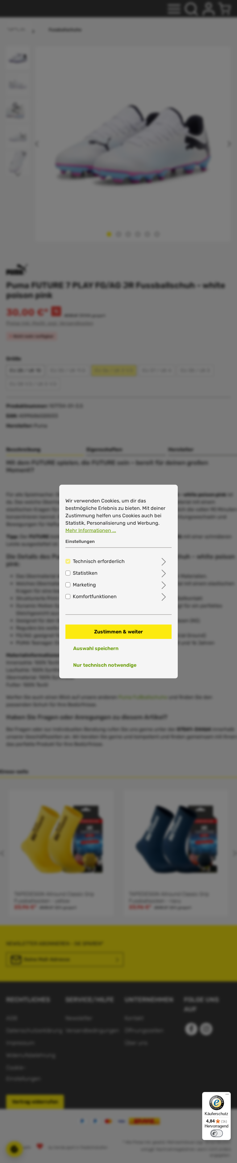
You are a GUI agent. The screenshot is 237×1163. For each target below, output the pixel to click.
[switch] (216, 1133)
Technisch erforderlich (99, 561)
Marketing (84, 584)
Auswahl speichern (95, 648)
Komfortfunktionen (95, 596)
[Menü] (227, 1095)
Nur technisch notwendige (104, 665)
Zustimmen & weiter (118, 631)
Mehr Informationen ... (90, 530)
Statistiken (85, 573)
